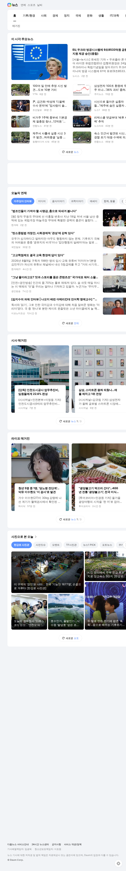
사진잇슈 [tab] (41, 544)
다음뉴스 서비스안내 (18, 844)
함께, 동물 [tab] (109, 201)
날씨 (39, 5)
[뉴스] (15, 5)
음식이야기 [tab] (58, 201)
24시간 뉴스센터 (40, 844)
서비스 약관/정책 (73, 844)
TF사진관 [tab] (71, 544)
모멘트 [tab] (56, 544)
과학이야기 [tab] (77, 201)
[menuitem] (14, 15)
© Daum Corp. (15, 859)
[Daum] (9, 5)
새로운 (72, 151)
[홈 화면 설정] (118, 863)
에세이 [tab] (93, 201)
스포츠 (31, 5)
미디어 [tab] (42, 201)
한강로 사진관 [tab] (21, 544)
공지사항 (56, 844)
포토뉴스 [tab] (107, 544)
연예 (23, 5)
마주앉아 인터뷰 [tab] (23, 201)
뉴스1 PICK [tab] (89, 544)
